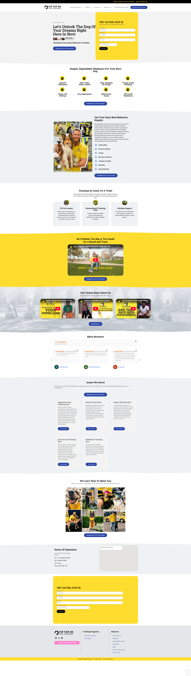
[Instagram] (58, 638)
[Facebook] (55, 638)
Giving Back (115, 638)
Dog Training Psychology (119, 641)
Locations (87, 7)
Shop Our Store (116, 652)
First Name (102, 28)
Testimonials (116, 644)
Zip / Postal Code (104, 42)
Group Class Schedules (90, 635)
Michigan (59, 22)
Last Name (102, 33)
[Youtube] (61, 638)
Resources (107, 7)
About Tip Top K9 (117, 635)
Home (54, 22)
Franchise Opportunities (121, 7)
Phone (101, 37)
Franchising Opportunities (119, 649)
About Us (97, 7)
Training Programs (75, 7)
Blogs (114, 647)
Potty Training (87, 638)
